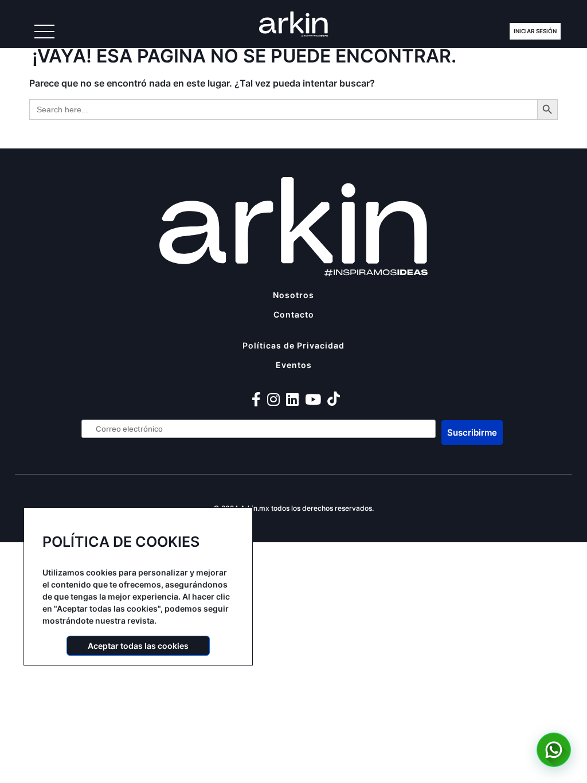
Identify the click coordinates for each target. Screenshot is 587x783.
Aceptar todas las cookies (138, 646)
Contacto (293, 314)
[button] (554, 750)
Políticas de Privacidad (293, 345)
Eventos (294, 365)
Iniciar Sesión (535, 31)
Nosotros (293, 295)
